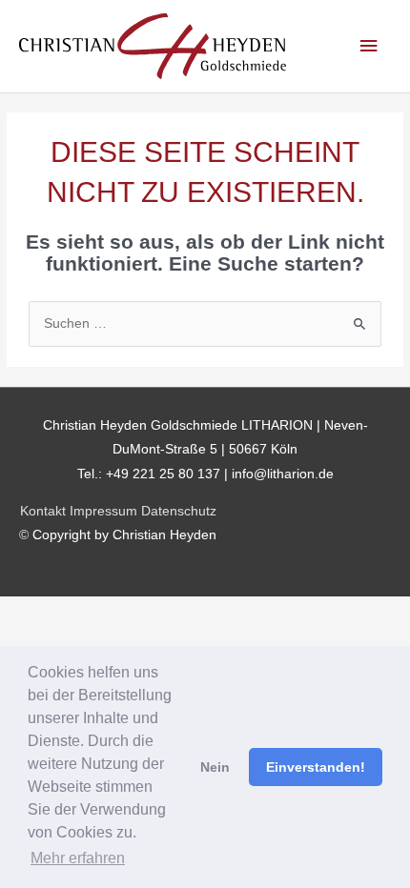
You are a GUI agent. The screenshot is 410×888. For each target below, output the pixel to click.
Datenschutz (178, 511)
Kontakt (43, 511)
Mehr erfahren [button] (78, 858)
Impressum (103, 511)
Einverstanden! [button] (315, 767)
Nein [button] (215, 767)
